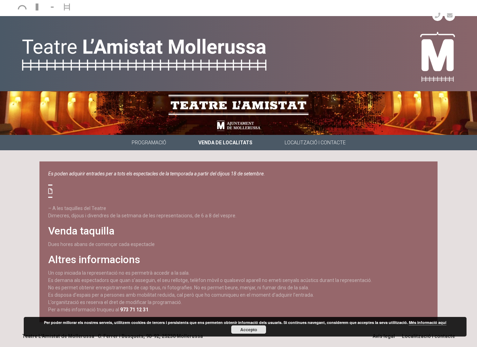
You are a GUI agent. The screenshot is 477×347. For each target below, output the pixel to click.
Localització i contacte (315, 142)
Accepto (248, 329)
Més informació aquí (427, 322)
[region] (238, 113)
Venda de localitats (225, 142)
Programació (149, 142)
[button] (50, 191)
